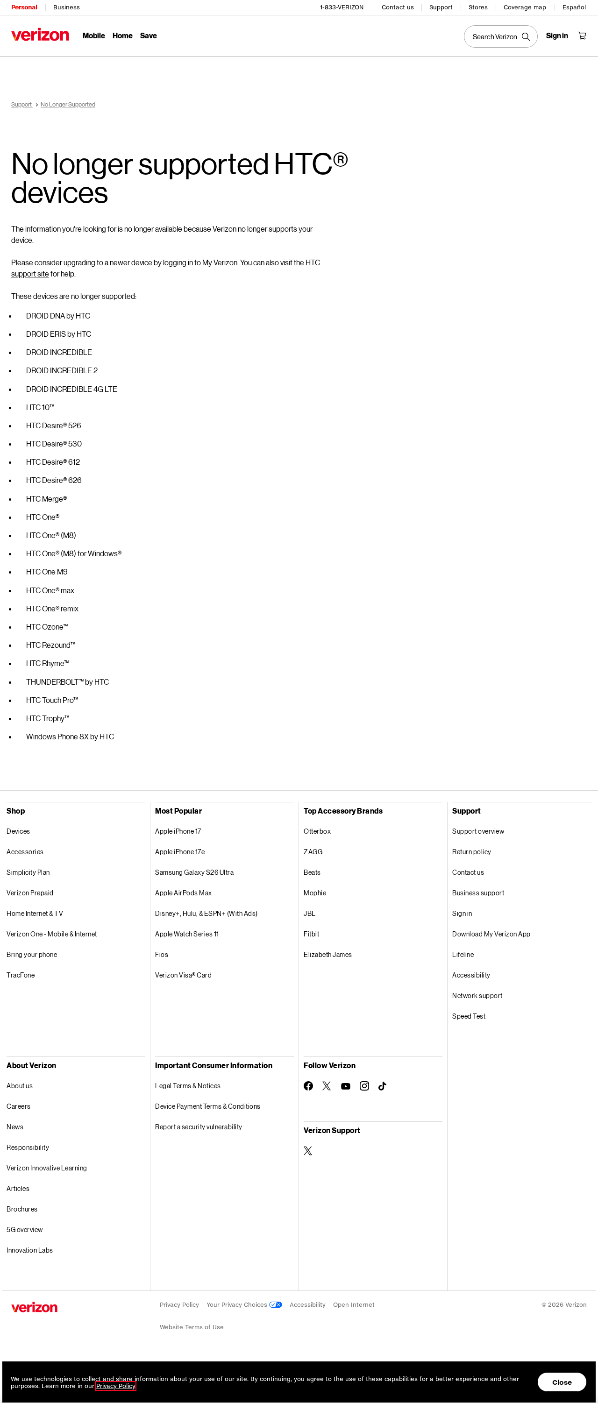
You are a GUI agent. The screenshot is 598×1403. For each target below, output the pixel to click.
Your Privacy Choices (237, 1304)
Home (123, 35)
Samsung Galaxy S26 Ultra (194, 872)
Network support (477, 995)
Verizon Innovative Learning (47, 1168)
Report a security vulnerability (198, 1127)
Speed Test (468, 1016)
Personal (24, 7)
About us (20, 1086)
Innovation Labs (30, 1250)
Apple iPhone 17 (178, 831)
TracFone (21, 975)
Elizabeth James (328, 954)
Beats (312, 872)
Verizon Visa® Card (183, 975)
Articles (18, 1188)
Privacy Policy (179, 1304)
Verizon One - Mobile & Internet (52, 934)
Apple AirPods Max (183, 893)
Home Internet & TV (35, 913)
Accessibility (471, 975)
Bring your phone (32, 954)
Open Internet (354, 1304)
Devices (18, 831)
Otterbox (317, 831)
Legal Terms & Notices (188, 1086)
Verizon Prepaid (30, 893)
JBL (310, 913)
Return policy (471, 852)
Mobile (94, 35)
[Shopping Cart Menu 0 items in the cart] (582, 35)
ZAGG (313, 852)
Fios (161, 954)
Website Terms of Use (192, 1327)
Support (441, 7)
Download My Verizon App (491, 934)
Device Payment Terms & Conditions (208, 1106)
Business (66, 7)
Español (574, 7)
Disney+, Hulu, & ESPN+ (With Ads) (206, 913)
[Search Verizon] (501, 36)
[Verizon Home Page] (40, 34)
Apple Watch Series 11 (187, 934)
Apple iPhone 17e (180, 852)
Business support (478, 893)
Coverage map (525, 7)
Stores (478, 7)
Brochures (22, 1209)
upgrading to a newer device (108, 262)
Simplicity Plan (28, 872)
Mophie (315, 893)
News (15, 1127)
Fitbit (311, 934)
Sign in (462, 913)
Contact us (398, 7)
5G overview (25, 1229)
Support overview (478, 831)
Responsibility (28, 1147)
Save (148, 35)
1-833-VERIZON (341, 7)
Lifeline (463, 954)
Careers (19, 1106)
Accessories (25, 852)
